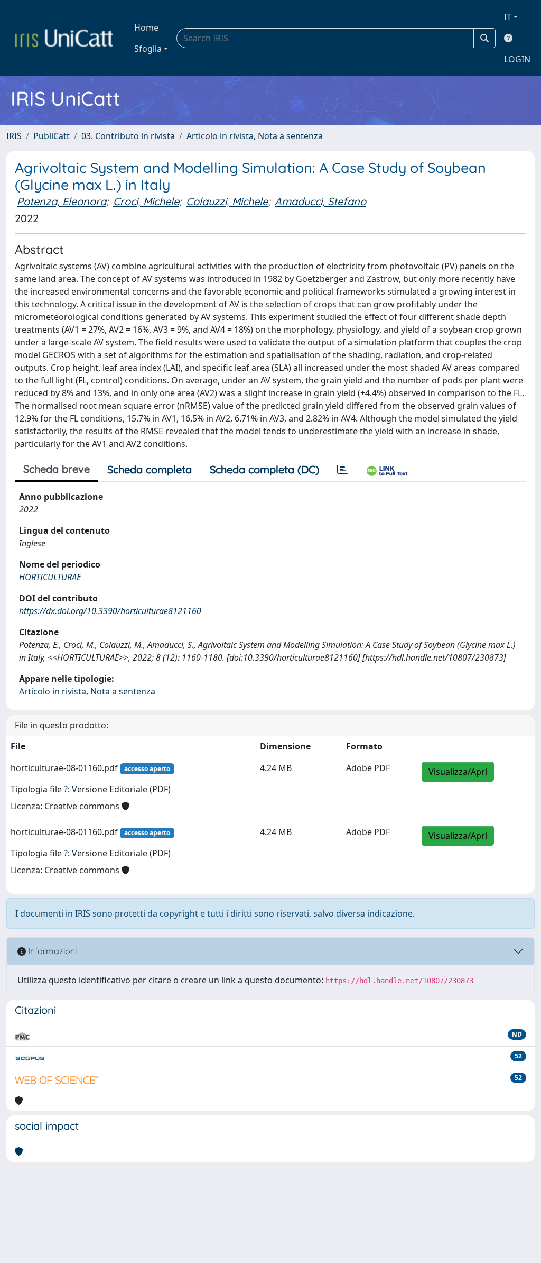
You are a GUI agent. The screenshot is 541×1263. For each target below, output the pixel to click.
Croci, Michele (146, 201)
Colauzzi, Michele (227, 201)
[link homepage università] (64, 38)
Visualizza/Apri (457, 771)
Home (146, 27)
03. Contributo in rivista (128, 136)
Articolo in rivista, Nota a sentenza (254, 136)
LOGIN (517, 59)
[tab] (342, 470)
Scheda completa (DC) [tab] (264, 469)
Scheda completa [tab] (149, 469)
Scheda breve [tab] (56, 468)
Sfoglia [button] (148, 48)
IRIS (14, 136)
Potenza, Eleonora (61, 201)
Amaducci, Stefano (320, 201)
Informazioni (51, 951)
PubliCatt (51, 136)
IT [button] (507, 17)
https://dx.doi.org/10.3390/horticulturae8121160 (110, 611)
